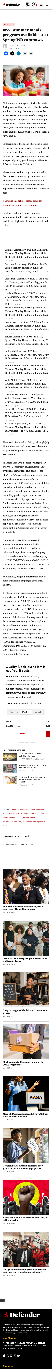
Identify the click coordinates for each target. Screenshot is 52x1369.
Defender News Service (21, 46)
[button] (26, 203)
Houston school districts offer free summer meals (33, 766)
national (26, 813)
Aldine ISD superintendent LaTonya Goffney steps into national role (25, 1115)
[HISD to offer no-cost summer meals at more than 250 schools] (10, 781)
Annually (38, 712)
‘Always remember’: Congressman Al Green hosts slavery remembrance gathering (24, 1270)
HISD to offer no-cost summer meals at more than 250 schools (33, 779)
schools (5, 818)
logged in (15, 844)
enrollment (40, 809)
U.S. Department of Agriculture (33, 822)
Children (32, 809)
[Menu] (41, 5)
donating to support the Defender (20, 205)
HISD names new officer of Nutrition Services (31, 755)
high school (13, 813)
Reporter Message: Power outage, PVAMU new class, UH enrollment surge (24, 907)
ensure (5, 813)
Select (26, 733)
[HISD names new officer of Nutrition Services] (10, 757)
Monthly (26, 712)
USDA (5, 826)
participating (42, 813)
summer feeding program (12, 822)
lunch (20, 813)
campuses (24, 809)
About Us (8, 1365)
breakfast (15, 809)
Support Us (31, 4)
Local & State (9, 24)
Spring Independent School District (22, 818)
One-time (13, 712)
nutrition (33, 813)
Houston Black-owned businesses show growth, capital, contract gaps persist (23, 1167)
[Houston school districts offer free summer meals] (10, 769)
